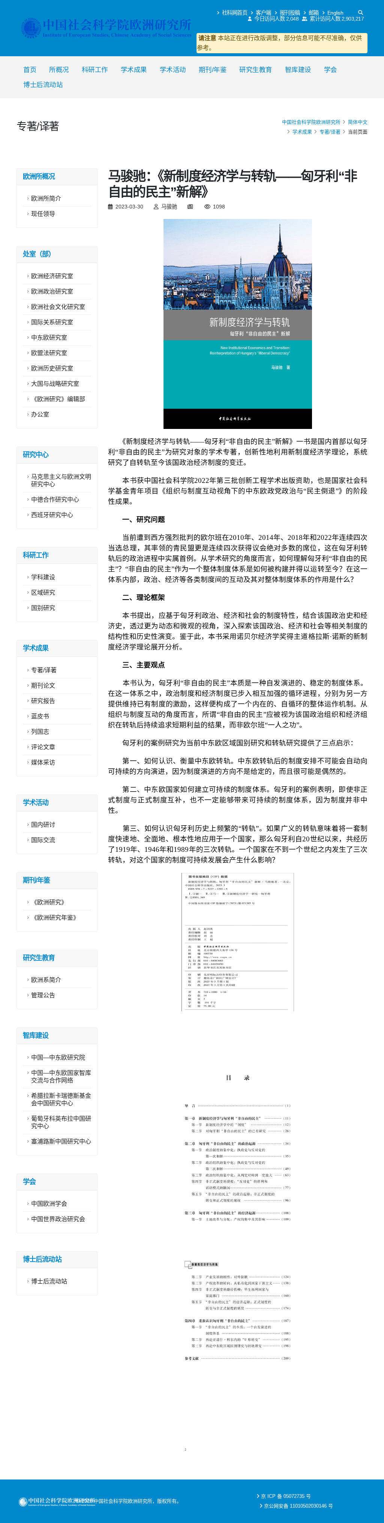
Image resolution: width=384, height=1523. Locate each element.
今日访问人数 (276, 19)
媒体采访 (43, 762)
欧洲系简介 (46, 980)
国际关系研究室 (52, 322)
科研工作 (95, 69)
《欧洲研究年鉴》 (55, 917)
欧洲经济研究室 (52, 276)
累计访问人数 (336, 19)
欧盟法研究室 (49, 353)
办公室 (40, 414)
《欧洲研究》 (49, 902)
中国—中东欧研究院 (58, 1057)
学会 (330, 69)
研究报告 (43, 701)
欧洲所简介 (46, 198)
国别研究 (43, 608)
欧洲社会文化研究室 (58, 307)
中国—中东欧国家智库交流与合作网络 (61, 1077)
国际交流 (43, 840)
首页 (29, 69)
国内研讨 (43, 824)
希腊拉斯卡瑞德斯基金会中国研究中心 (61, 1099)
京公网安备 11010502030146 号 (298, 1506)
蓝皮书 (40, 716)
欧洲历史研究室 (52, 368)
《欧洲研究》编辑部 (58, 399)
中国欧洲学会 (49, 1204)
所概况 (59, 69)
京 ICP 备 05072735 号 (286, 1496)
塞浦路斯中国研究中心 (61, 1141)
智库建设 (298, 69)
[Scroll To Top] (371, 1514)
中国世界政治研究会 (58, 1219)
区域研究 (43, 592)
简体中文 (358, 122)
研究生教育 (255, 69)
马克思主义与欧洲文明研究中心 (61, 480)
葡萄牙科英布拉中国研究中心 (61, 1122)
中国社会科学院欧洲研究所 (311, 122)
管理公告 (43, 995)
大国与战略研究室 (55, 384)
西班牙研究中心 (52, 515)
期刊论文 (43, 685)
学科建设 (43, 577)
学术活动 (173, 69)
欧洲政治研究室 (52, 291)
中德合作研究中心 (55, 499)
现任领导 (43, 214)
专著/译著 (330, 132)
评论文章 (43, 747)
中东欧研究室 (49, 337)
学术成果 (134, 69)
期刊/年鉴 (213, 69)
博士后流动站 (43, 84)
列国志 (40, 732)
